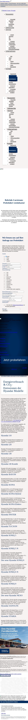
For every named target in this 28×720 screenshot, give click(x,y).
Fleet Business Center (11, 24)
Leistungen (2, 338)
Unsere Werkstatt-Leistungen (12, 43)
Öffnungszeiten (14, 63)
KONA (8, 278)
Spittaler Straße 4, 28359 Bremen (8, 3)
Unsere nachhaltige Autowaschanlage (14, 47)
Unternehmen (10, 51)
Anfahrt (12, 92)
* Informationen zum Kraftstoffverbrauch (14, 376)
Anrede (4, 253)
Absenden (5, 310)
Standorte (13, 67)
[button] (14, 376)
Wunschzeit (5, 297)
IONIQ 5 (9, 281)
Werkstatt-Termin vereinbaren (12, 82)
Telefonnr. (4, 268)
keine (8, 256)
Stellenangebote (3, 346)
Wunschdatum (5, 296)
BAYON (9, 277)
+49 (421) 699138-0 (21, 3)
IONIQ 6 (9, 283)
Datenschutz (5, 302)
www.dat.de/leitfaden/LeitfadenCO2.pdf (10, 421)
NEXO (8, 286)
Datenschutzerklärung (18, 305)
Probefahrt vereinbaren (13, 78)
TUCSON (9, 280)
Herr (8, 259)
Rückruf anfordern (12, 86)
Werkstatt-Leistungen (5, 343)
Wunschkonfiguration (7, 293)
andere (8, 261)
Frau (8, 258)
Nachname (4, 265)
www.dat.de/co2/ (17, 420)
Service (8, 29)
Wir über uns (10, 58)
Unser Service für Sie (11, 37)
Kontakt (8, 69)
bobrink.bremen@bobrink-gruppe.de (9, 4)
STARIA (9, 287)
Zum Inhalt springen (5, 1)
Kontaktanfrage (3, 352)
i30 (7, 275)
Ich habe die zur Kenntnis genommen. (15, 305)
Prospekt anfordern (12, 90)
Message (4, 309)
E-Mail (4, 266)
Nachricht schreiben (12, 74)
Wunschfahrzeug (6, 270)
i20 (7, 274)
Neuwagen (9, 14)
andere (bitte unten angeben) (13, 289)
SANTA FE (9, 284)
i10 (7, 272)
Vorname (4, 263)
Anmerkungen (5, 301)
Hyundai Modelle (12, 20)
